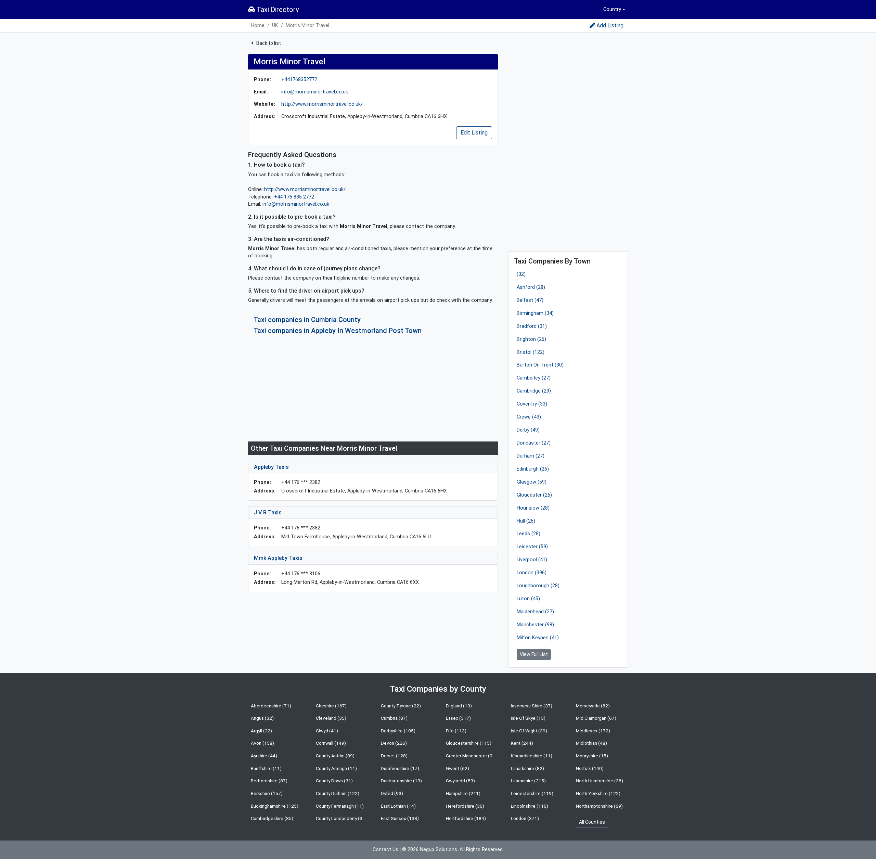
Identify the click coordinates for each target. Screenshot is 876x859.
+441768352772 (299, 79)
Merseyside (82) (593, 705)
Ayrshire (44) (264, 755)
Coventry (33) (532, 404)
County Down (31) (334, 780)
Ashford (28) (531, 287)
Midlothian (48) (591, 743)
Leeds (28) (528, 534)
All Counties (592, 822)
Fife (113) (456, 730)
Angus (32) (262, 718)
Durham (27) (530, 456)
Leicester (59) (532, 547)
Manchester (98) (535, 625)
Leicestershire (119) (532, 793)
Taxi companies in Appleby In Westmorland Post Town (338, 330)
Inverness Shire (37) (531, 705)
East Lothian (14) (398, 806)
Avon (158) (262, 743)
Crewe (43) (529, 417)
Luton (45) (528, 599)
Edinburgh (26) (533, 469)
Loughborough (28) (538, 586)
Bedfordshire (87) (269, 780)
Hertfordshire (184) (466, 818)
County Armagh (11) (336, 768)
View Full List (534, 654)
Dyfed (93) (392, 793)
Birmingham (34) (535, 313)
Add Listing (609, 25)
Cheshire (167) (331, 705)
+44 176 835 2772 (294, 197)
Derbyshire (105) (398, 730)
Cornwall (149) (331, 743)
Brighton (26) (531, 339)
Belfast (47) (530, 300)
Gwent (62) (457, 768)
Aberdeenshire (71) (271, 705)
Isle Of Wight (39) (529, 730)
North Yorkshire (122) (598, 793)
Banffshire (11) (266, 768)
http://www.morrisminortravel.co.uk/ (322, 104)
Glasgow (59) (531, 482)
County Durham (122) (337, 793)
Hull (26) (526, 521)
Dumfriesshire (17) (400, 768)
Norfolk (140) (590, 768)
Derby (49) (528, 430)
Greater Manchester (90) (471, 755)
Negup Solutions (438, 849)
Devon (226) (394, 743)
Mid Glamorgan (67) (596, 718)
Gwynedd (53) (460, 780)
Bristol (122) (530, 352)
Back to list (268, 43)
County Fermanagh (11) (340, 806)
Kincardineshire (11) (531, 755)
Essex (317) (458, 718)
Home (258, 25)
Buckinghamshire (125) (274, 806)
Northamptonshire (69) (599, 806)
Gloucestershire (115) (468, 743)
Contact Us (385, 849)
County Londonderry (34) (341, 818)
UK (275, 25)
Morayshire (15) (592, 755)
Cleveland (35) (331, 718)
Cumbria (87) (394, 718)
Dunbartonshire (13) (401, 780)
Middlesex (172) (593, 730)
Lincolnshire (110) (529, 806)
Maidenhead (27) (535, 612)
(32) (521, 274)
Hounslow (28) (533, 508)
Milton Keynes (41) (538, 638)
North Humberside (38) (599, 780)
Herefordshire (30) (465, 806)
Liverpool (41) (532, 560)
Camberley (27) (534, 378)
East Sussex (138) (400, 818)
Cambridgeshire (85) (272, 818)
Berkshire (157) (267, 793)
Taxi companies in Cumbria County (307, 320)
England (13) (459, 705)
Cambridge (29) (534, 391)
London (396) (531, 573)
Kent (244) (522, 743)
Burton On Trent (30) (540, 365)
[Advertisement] (373, 388)
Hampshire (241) (463, 793)
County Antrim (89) (335, 755)
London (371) (525, 818)
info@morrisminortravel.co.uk (314, 92)
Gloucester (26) (534, 495)
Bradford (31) (532, 326)
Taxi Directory (277, 9)
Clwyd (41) (327, 730)
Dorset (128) (394, 755)
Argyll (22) (261, 730)
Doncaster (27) (534, 443)
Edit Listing (474, 132)
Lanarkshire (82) (527, 768)
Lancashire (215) (528, 780)
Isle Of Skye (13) (528, 718)
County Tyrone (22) (401, 705)
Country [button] (612, 9)
